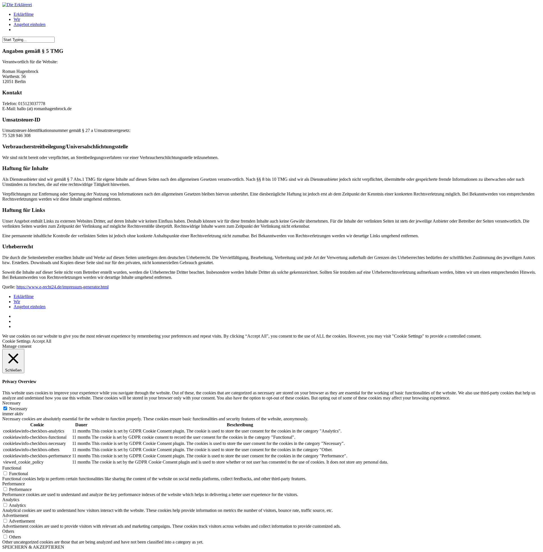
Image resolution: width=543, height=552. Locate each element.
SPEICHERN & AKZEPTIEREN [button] (33, 547)
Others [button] (8, 531)
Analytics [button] (10, 499)
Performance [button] (13, 483)
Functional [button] (11, 468)
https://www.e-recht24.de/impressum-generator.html (62, 286)
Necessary (18, 408)
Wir (17, 19)
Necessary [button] (11, 403)
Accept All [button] (41, 341)
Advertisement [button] (15, 515)
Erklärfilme (24, 14)
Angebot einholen (30, 24)
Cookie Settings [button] (16, 341)
